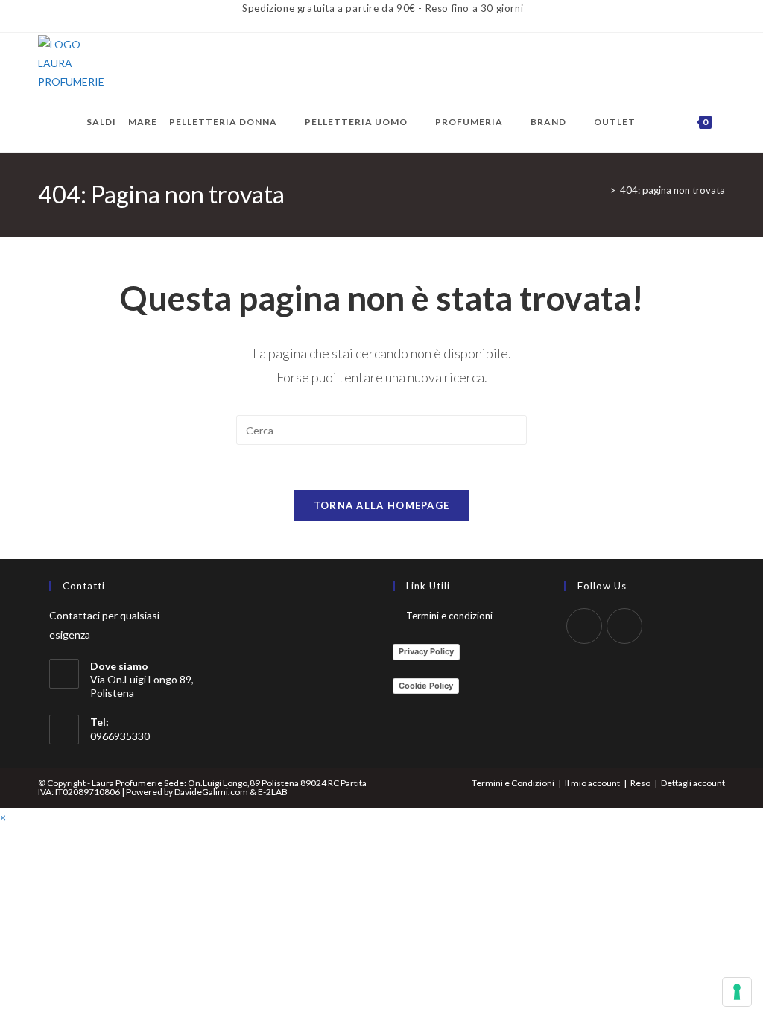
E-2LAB (273, 791)
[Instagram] (624, 626)
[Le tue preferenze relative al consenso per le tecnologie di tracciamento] (737, 992)
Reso (640, 782)
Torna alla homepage (382, 505)
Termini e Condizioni (513, 782)
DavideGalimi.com (210, 791)
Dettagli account (693, 782)
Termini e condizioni (449, 616)
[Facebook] (584, 626)
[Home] (601, 190)
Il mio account (592, 782)
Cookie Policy (426, 685)
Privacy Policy (426, 651)
